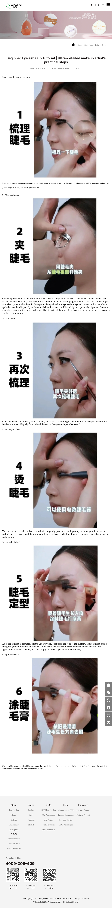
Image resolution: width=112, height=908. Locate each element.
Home (80, 45)
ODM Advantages (66, 825)
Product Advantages (65, 815)
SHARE (31, 825)
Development (14, 830)
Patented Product (83, 810)
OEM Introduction (48, 810)
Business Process (48, 830)
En (85, 45)
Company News (14, 844)
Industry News (100, 45)
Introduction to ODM (66, 810)
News (91, 45)
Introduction (14, 810)
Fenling (31, 810)
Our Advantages (48, 815)
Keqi (31, 815)
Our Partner (48, 820)
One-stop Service (65, 820)
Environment (14, 825)
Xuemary (31, 820)
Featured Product (83, 815)
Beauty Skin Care (14, 849)
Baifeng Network (72, 902)
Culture (14, 820)
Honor (13, 815)
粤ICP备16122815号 (41, 902)
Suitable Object (48, 825)
